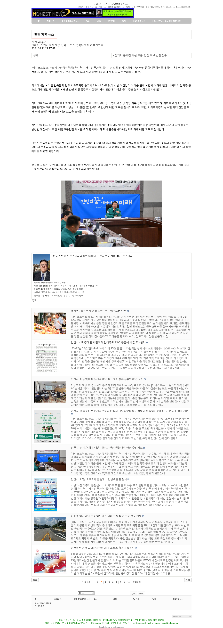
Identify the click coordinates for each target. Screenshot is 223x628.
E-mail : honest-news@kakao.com (111, 627)
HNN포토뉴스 (177, 599)
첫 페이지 (86, 582)
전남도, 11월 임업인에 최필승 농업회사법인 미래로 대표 (58, 289)
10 (128, 582)
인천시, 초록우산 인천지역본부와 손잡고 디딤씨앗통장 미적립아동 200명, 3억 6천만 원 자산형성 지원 (130, 410)
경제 (154, 599)
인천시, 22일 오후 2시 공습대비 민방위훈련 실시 (99, 479)
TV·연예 (136, 599)
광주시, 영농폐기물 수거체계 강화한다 (50, 282)
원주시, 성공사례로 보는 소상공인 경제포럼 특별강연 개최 (59, 292)
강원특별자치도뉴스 (82, 599)
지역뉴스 (58, 599)
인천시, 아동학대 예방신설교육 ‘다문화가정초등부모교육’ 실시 (107, 379)
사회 (115, 599)
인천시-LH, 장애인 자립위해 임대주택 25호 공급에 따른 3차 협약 (108, 342)
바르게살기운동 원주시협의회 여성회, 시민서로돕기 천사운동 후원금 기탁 (66, 286)
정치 (95, 599)
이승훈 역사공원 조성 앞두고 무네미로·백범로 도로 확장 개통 (106, 516)
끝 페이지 (137, 582)
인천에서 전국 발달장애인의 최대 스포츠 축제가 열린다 (103, 547)
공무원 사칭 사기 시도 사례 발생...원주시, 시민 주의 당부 (58, 295)
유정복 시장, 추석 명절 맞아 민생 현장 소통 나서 (98, 310)
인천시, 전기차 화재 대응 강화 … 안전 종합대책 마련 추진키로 (67, 45)
